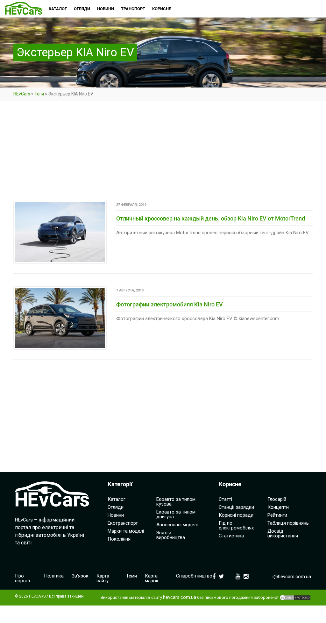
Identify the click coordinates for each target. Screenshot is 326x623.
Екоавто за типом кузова (175, 501)
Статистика (231, 536)
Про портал (22, 578)
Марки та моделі (126, 531)
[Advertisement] (163, 153)
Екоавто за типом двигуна (175, 514)
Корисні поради (236, 515)
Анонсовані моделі (177, 525)
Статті (225, 499)
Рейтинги (277, 515)
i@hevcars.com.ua (292, 576)
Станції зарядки (236, 507)
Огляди (116, 507)
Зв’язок (80, 576)
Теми (131, 576)
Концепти (278, 507)
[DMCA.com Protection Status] (295, 597)
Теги (39, 93)
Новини (116, 515)
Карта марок (152, 578)
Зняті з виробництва (170, 535)
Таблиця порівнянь (288, 523)
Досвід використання (282, 533)
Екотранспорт (123, 523)
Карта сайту (102, 578)
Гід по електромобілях (236, 525)
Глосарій (276, 499)
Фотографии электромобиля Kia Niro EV (169, 304)
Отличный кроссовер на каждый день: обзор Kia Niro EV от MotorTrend (210, 218)
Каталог (116, 499)
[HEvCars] (23, 9)
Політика (54, 576)
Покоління (119, 539)
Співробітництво (194, 576)
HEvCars (21, 93)
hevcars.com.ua (179, 597)
